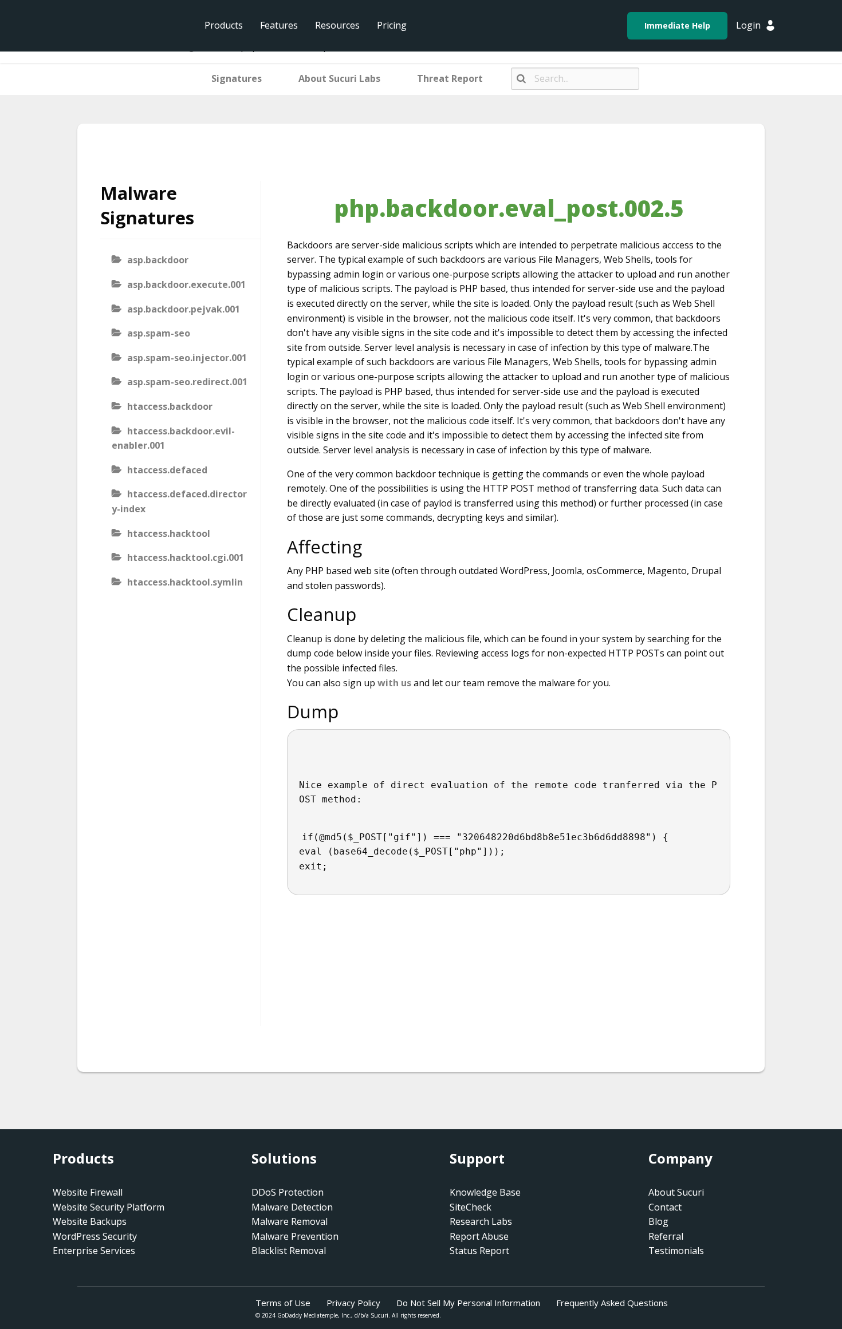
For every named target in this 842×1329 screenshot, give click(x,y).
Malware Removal (289, 1221)
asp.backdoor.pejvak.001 (183, 309)
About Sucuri (676, 1192)
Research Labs (481, 1221)
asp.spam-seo (158, 333)
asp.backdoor (157, 260)
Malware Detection (292, 1207)
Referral (665, 1236)
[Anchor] (371, 547)
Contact (665, 1207)
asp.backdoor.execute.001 (186, 284)
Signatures (236, 78)
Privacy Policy (353, 1302)
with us (394, 683)
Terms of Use (282, 1302)
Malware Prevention (295, 1236)
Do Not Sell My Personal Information (468, 1302)
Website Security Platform (108, 1207)
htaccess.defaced (167, 470)
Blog (658, 1221)
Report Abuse (479, 1236)
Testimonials (676, 1250)
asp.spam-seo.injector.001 (187, 357)
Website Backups (90, 1221)
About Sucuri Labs (339, 78)
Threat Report (450, 78)
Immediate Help (677, 25)
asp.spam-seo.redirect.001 (187, 381)
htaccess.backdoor (170, 406)
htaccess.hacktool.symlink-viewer (177, 589)
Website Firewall (88, 1192)
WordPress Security (95, 1236)
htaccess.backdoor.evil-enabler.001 (173, 438)
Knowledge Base (485, 1192)
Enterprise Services (94, 1250)
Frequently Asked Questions (612, 1302)
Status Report (479, 1250)
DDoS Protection (287, 1192)
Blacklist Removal (288, 1250)
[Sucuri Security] (109, 25)
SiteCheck (470, 1207)
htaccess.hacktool (168, 533)
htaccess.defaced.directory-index (179, 501)
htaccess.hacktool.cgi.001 (185, 557)
